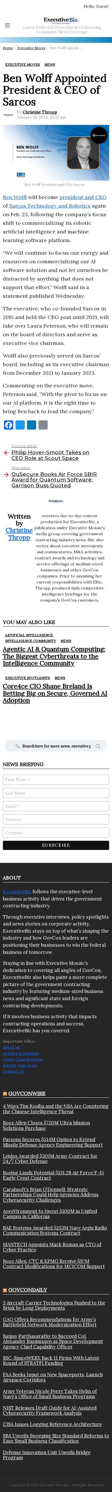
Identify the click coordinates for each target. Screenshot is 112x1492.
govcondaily (27, 1289)
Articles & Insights (21, 1053)
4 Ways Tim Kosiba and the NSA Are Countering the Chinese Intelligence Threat (56, 1108)
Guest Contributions (23, 1059)
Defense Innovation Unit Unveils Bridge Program (46, 1455)
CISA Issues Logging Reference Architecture (52, 1424)
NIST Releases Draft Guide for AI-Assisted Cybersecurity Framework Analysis (49, 1410)
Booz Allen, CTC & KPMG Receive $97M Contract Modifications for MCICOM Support (54, 1264)
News (66, 641)
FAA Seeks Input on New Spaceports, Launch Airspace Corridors (53, 1377)
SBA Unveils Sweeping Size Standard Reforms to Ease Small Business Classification (56, 1438)
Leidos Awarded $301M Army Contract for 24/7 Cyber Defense (50, 1158)
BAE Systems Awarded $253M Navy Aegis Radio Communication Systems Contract (55, 1230)
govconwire (26, 1093)
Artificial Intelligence (29, 635)
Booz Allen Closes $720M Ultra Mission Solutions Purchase (46, 1125)
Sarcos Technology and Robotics (49, 205)
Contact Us (14, 1071)
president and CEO (83, 197)
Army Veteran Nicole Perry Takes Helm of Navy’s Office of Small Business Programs (50, 1394)
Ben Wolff (15, 197)
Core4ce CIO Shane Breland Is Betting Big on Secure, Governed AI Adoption (55, 693)
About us (11, 1047)
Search (98, 747)
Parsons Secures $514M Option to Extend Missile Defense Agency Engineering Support (53, 1142)
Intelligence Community (30, 641)
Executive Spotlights (27, 678)
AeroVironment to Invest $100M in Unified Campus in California (50, 1214)
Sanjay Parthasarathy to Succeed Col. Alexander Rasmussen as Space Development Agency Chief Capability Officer (53, 1341)
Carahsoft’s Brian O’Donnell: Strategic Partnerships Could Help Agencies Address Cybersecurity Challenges (51, 1195)
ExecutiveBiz (17, 891)
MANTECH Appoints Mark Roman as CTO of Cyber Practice (52, 1247)
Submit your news (20, 1065)
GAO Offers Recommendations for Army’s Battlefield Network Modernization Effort (49, 1322)
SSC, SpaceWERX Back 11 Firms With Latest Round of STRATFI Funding (51, 1360)
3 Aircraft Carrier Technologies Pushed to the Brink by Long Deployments (54, 1305)
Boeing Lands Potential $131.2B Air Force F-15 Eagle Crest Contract (53, 1175)
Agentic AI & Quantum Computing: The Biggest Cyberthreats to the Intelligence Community (54, 656)
